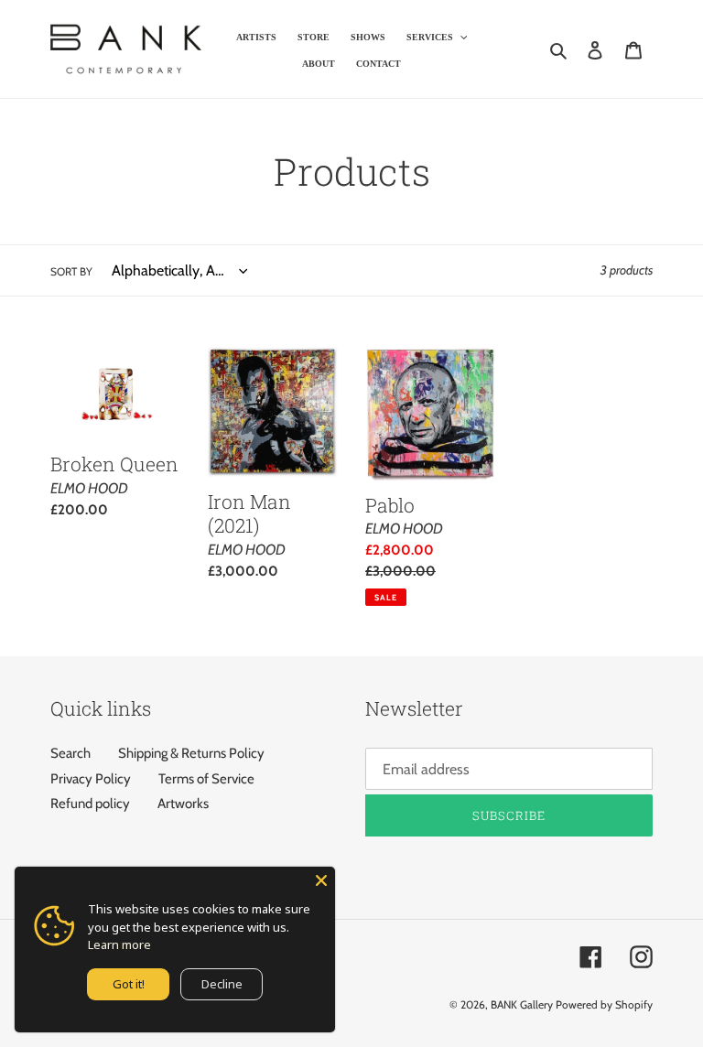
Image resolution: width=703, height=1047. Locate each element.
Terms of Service (206, 779)
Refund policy (90, 803)
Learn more (119, 944)
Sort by (71, 271)
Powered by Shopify (604, 1004)
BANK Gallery (522, 1004)
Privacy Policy (90, 779)
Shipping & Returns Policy (191, 753)
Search (70, 753)
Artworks (183, 803)
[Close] (321, 880)
